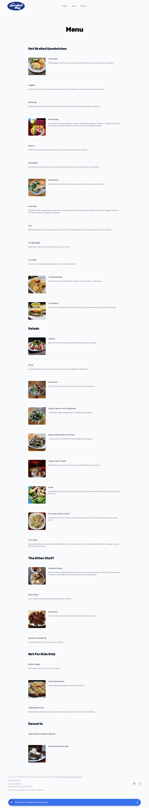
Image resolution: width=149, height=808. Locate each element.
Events (83, 6)
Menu (74, 6)
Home (65, 6)
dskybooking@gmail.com (71, 777)
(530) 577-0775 (14, 780)
